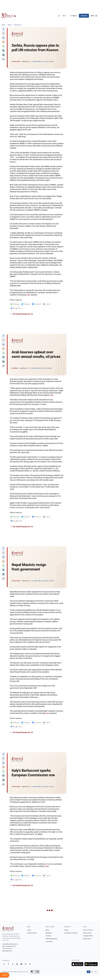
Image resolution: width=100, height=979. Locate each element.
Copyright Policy (88, 936)
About (47, 930)
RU (96, 971)
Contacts (48, 936)
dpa (28, 295)
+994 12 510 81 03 (7, 948)
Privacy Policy (87, 933)
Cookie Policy (87, 938)
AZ (92, 971)
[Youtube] (17, 964)
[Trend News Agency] (7, 928)
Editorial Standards (51, 938)
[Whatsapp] (4, 964)
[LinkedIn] (25, 964)
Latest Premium (32, 933)
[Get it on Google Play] (91, 964)
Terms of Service (88, 930)
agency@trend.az (7, 951)
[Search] (59, 16)
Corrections (49, 941)
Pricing (66, 930)
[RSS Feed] (30, 964)
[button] (3, 29)
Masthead (49, 933)
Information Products (70, 933)
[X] (12, 964)
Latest (29, 930)
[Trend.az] (8, 16)
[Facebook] (8, 964)
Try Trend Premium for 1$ (22, 314)
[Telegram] (21, 964)
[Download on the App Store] (77, 964)
